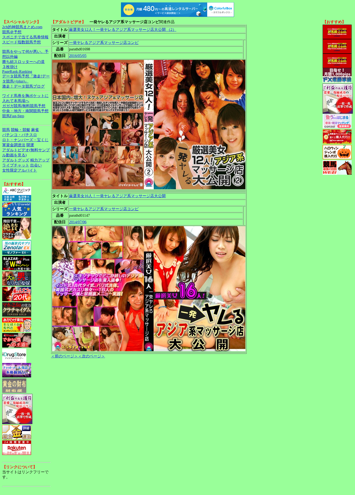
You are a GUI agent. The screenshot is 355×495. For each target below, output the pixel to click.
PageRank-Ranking (17, 72)
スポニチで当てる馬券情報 (25, 37)
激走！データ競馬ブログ (23, 86)
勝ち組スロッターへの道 (23, 62)
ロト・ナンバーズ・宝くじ (25, 140)
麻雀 (35, 130)
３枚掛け (10, 67)
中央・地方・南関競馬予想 (25, 111)
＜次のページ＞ (91, 356)
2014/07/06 (77, 222)
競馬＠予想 (11, 32)
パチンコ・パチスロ (19, 135)
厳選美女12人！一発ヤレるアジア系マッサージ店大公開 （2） (122, 30)
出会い (36, 165)
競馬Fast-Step (13, 116)
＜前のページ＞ (64, 356)
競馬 (6, 130)
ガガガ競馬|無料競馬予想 (23, 106)
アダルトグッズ (15, 160)
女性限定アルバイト (19, 170)
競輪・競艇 (20, 130)
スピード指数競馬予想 (21, 42)
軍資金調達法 (13, 145)
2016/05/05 (77, 56)
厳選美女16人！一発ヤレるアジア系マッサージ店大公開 (117, 196)
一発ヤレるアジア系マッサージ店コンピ (104, 43)
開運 (30, 145)
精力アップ (40, 160)
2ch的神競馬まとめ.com (22, 27)
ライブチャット (15, 165)
